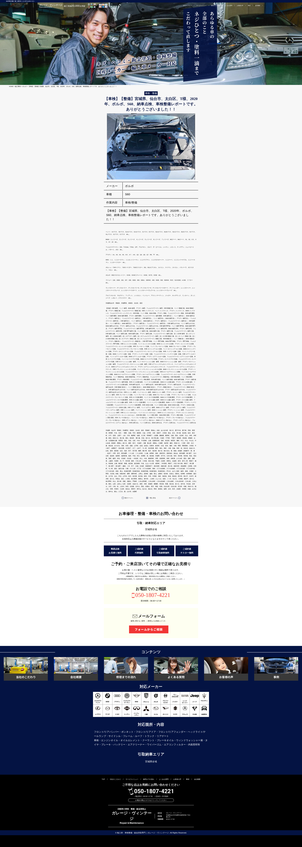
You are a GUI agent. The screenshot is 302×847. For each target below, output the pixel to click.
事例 (249, 5)
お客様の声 (240, 5)
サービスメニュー (201, 5)
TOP (103, 779)
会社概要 (257, 5)
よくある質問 (228, 5)
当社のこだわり (187, 5)
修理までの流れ (215, 5)
